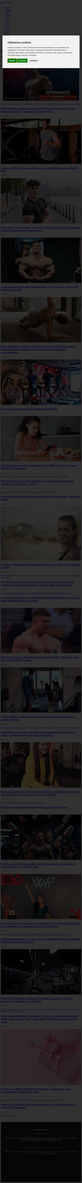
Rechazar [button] (22, 61)
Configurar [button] (34, 61)
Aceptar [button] (12, 61)
